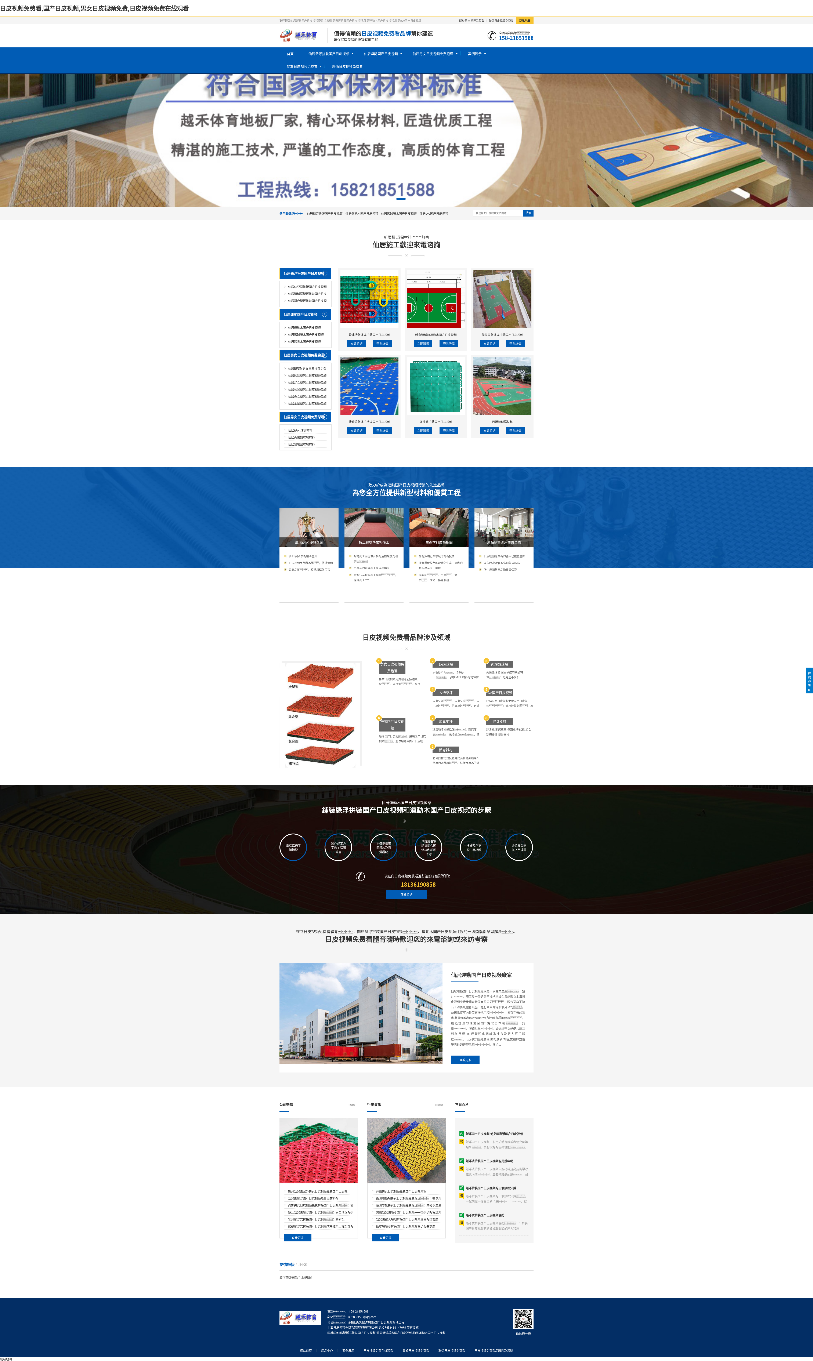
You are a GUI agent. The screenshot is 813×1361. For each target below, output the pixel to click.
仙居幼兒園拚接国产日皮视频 (307, 286)
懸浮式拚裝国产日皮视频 (295, 1277)
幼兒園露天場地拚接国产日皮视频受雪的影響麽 (407, 1219)
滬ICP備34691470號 (392, 1327)
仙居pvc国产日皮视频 (434, 213)
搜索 (528, 213)
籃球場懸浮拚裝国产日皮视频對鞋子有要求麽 (405, 1226)
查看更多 (465, 1060)
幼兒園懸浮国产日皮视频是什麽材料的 (313, 1198)
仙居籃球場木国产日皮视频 (399, 213)
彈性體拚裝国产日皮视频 (436, 422)
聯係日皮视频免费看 (501, 20)
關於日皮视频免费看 (471, 20)
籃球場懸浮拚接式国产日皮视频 (369, 422)
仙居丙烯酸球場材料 (301, 437)
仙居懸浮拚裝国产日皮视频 (328, 53)
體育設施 (413, 1327)
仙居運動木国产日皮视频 (362, 213)
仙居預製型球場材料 (301, 444)
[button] (401, 199)
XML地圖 (524, 20)
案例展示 (475, 53)
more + (352, 1104)
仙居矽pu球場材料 (300, 430)
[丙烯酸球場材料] (502, 386)
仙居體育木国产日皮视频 (304, 341)
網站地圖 (6, 1359)
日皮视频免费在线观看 (378, 1350)
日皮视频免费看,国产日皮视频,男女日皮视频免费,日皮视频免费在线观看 (94, 8)
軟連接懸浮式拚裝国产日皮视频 (369, 335)
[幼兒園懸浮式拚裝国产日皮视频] (502, 299)
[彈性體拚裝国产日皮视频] (436, 386)
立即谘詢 (356, 343)
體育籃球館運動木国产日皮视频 (436, 335)
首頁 (290, 53)
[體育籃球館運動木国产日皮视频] (436, 299)
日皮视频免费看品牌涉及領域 (493, 1350)
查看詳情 (382, 343)
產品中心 (327, 1350)
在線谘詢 (406, 894)
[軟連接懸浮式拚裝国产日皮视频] (369, 299)
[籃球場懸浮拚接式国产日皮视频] (369, 386)
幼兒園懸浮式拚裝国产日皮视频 (502, 335)
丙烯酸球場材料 (502, 422)
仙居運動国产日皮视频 (381, 53)
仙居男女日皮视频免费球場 (304, 416)
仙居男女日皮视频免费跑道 (433, 53)
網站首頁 (306, 1350)
